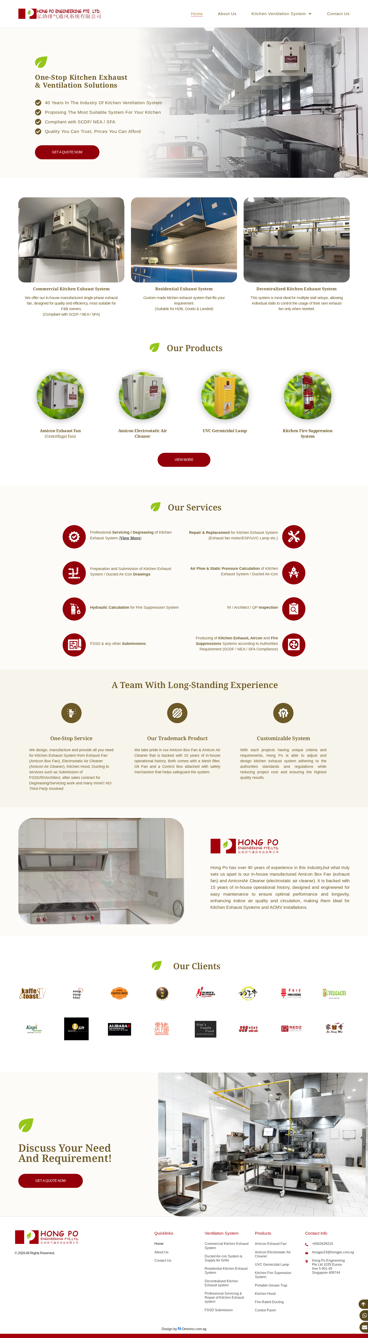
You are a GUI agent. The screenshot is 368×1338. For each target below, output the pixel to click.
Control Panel (265, 1310)
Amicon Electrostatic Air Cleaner (273, 1254)
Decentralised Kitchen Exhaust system (221, 1283)
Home (197, 13)
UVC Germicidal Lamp (272, 1264)
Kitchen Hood (265, 1293)
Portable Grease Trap (271, 1285)
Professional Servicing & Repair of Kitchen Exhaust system (224, 1297)
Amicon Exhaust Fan (270, 1243)
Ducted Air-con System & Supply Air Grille (223, 1258)
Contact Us (338, 13)
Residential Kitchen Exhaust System (226, 1270)
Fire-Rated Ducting (269, 1302)
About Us (227, 13)
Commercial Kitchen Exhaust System (227, 1246)
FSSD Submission (219, 1310)
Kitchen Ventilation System (279, 13)
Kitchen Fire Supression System (273, 1275)
